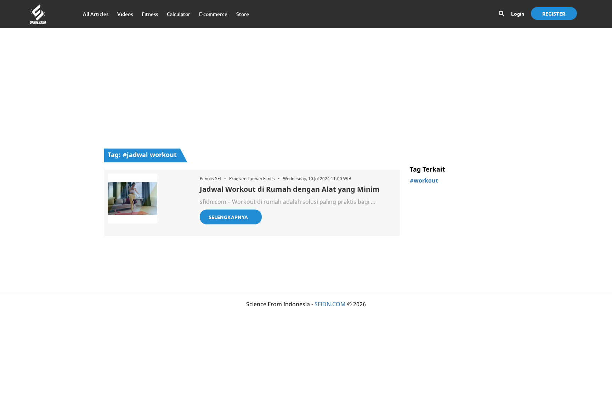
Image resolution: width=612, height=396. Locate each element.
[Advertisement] (306, 84)
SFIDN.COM (330, 304)
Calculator (178, 14)
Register (553, 13)
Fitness (150, 14)
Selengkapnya (228, 217)
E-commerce (213, 14)
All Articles (95, 14)
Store (242, 14)
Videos (125, 14)
